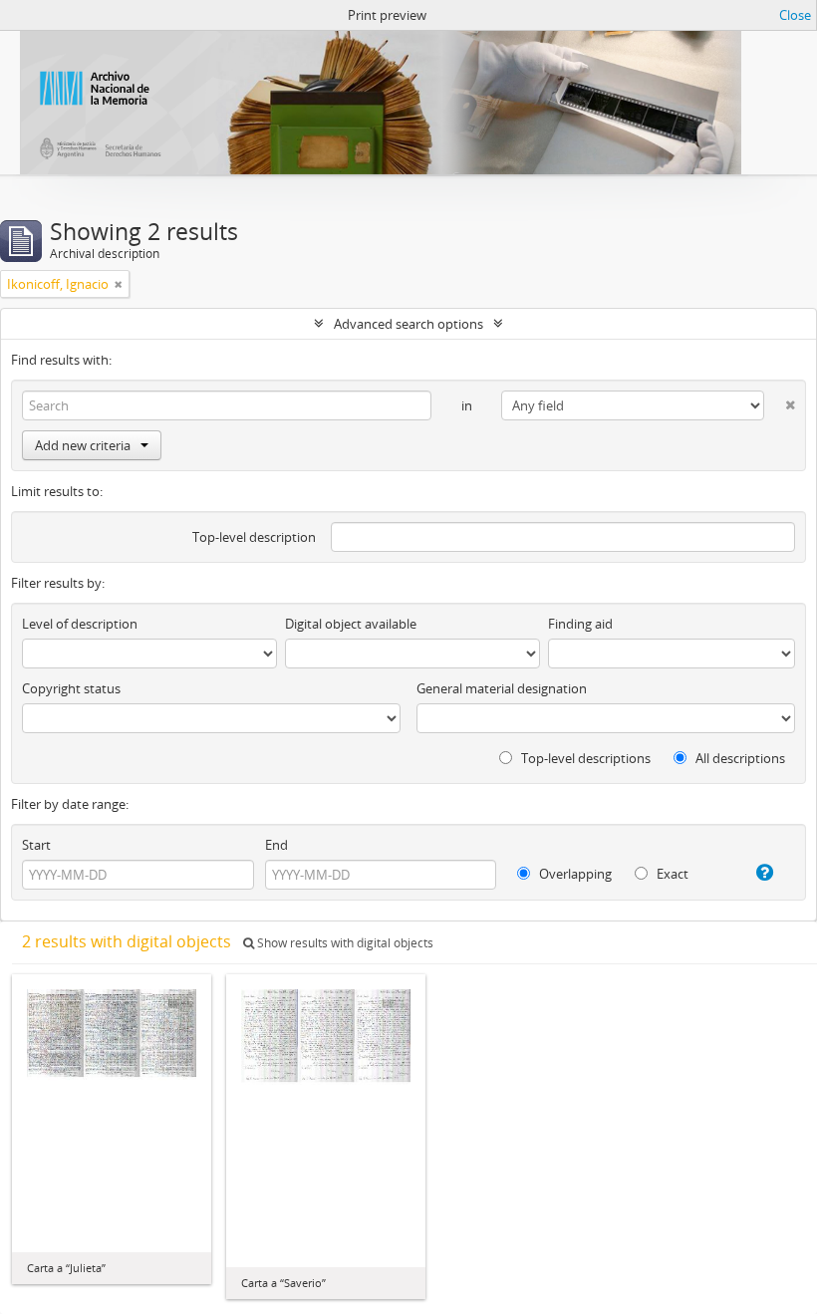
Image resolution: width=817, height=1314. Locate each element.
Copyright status (71, 688)
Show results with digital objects (343, 942)
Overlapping (574, 874)
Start (36, 845)
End (276, 845)
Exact (671, 874)
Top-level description (254, 537)
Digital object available (350, 624)
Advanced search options (408, 324)
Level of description (79, 624)
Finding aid (580, 624)
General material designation (501, 688)
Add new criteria (83, 445)
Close (795, 15)
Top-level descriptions (584, 758)
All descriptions (738, 758)
